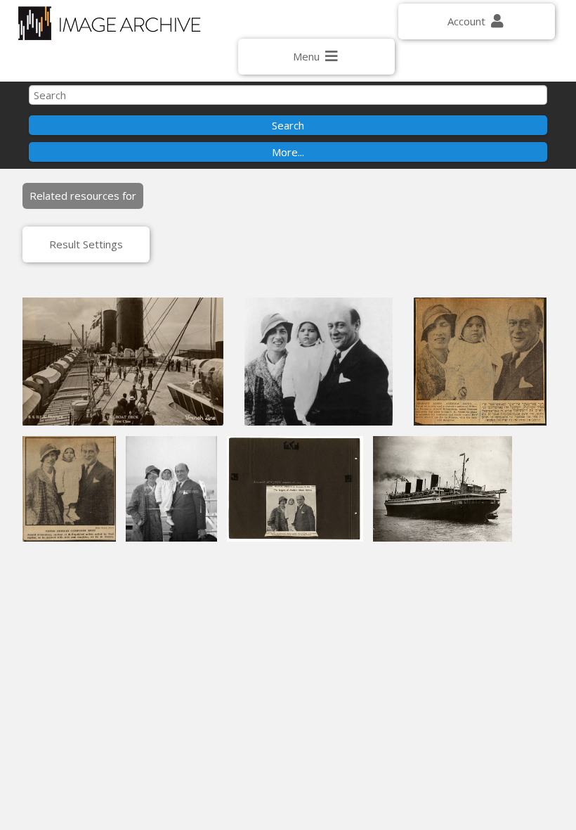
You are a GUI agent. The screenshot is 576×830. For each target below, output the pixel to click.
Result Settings (86, 244)
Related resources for (83, 196)
